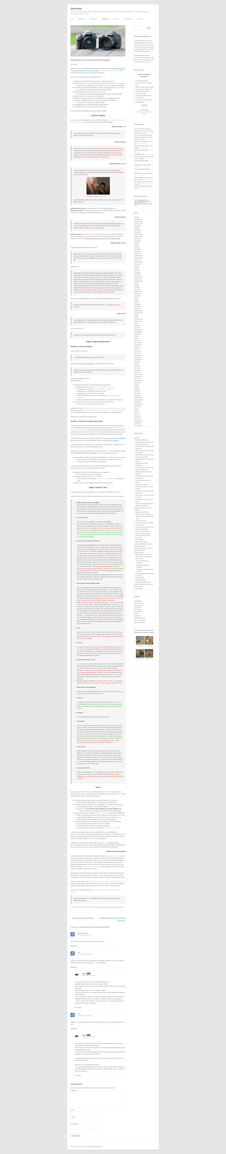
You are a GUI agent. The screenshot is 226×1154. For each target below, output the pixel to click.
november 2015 (138, 376)
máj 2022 (136, 285)
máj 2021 (136, 302)
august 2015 (137, 382)
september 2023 (138, 262)
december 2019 (138, 319)
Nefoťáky (136, 510)
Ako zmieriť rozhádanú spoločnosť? (143, 173)
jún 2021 (136, 300)
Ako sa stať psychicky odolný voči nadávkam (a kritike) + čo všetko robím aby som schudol (143, 137)
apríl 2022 (136, 287)
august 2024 (137, 240)
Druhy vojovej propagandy (141, 150)
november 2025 (138, 221)
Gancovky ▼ (140, 19)
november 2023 (138, 257)
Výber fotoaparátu (139, 552)
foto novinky (137, 605)
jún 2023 (136, 266)
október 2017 (137, 344)
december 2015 (138, 374)
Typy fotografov (139, 578)
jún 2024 (136, 242)
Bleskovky (137, 437)
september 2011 (138, 425)
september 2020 (138, 312)
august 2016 (137, 361)
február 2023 (137, 274)
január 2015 (137, 395)
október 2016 (137, 357)
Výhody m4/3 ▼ (94, 19)
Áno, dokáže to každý (142, 81)
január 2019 (137, 327)
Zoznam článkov (128, 19)
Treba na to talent (141, 93)
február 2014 (137, 416)
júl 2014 (136, 408)
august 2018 (137, 334)
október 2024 (137, 238)
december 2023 (138, 255)
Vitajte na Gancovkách (141, 541)
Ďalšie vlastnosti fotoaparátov (143, 554)
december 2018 (138, 329)
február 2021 (137, 306)
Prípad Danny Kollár (139, 154)
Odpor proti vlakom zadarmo (143, 533)
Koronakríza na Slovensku (141, 440)
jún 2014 (136, 410)
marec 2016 (137, 368)
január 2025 (137, 232)
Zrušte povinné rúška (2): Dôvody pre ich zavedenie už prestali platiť (144, 486)
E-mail (73, 1117)
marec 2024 (137, 249)
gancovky (88, 907)
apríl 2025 (136, 228)
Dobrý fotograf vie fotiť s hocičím (145, 87)
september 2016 (138, 359)
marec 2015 (137, 391)
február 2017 (137, 351)
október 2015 (137, 378)
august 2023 (137, 264)
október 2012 (137, 423)
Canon (99, 907)
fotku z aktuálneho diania (89, 68)
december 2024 (138, 234)
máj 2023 (136, 268)
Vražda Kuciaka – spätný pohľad (142, 164)
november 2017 (138, 342)
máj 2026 (136, 217)
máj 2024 (136, 245)
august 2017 (137, 346)
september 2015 (138, 380)
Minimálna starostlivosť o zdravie (143, 507)
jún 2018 (136, 338)
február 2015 (137, 393)
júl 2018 (136, 336)
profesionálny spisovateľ (86, 363)
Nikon (103, 907)
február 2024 (137, 251)
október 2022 (137, 279)
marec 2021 (137, 304)
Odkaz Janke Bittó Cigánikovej (142, 169)
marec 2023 (137, 272)
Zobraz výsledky (144, 110)
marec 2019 (137, 325)
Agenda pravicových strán (142, 512)
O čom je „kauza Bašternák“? (142, 531)
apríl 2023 (136, 270)
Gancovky (76, 8)
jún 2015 (136, 385)
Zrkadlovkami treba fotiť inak (143, 582)
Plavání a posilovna (141, 520)
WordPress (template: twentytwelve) (93, 1146)
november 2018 (138, 332)
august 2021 (137, 296)
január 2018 (137, 340)
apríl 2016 (136, 366)
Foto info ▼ (105, 19)
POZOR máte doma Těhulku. (142, 535)
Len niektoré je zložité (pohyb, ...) (145, 100)
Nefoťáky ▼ (116, 19)
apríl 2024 (136, 247)
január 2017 (137, 353)
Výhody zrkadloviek (140, 580)
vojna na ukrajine (138, 620)
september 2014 (138, 404)
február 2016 (137, 370)
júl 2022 (136, 283)
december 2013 (138, 421)
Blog (72, 19)
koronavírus (137, 611)
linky (135, 613)
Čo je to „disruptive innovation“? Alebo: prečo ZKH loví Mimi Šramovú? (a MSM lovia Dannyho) (144, 131)
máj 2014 (136, 412)
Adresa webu (74, 1124)
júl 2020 (136, 315)
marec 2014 (137, 414)
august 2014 (137, 406)
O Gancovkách (138, 537)
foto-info (136, 607)
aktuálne (136, 601)
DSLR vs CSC (137, 603)
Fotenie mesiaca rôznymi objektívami (82, 918)
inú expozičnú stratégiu (112, 440)
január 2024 (137, 253)
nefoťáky (136, 616)
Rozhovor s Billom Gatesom (141, 160)
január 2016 (137, 372)
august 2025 (137, 225)
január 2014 (137, 419)
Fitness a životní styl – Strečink (143, 514)
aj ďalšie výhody (146, 51)
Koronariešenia (139, 452)
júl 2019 (136, 323)
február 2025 (137, 230)
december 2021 (138, 291)
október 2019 (137, 321)
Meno (73, 1110)
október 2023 (137, 259)
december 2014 (138, 397)
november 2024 (138, 236)
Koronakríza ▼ (81, 19)
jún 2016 (136, 363)
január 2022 (137, 289)
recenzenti (108, 907)
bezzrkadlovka (147, 59)
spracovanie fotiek (139, 618)
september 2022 (138, 281)
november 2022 (138, 276)
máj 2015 (136, 387)
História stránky (139, 539)
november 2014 (138, 399)
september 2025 (138, 223)
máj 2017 (136, 349)
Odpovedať (74, 946)
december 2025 (138, 219)
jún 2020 (136, 317)
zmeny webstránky (139, 622)
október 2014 (137, 402)
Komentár (74, 1090)
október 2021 (137, 293)
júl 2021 (136, 298)
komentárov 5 (74, 64)
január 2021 (137, 308)
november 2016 (138, 355)
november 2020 (138, 310)
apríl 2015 (136, 389)
